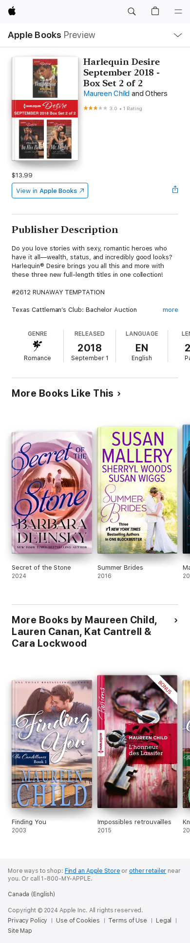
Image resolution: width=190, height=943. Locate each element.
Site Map (20, 930)
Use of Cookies (77, 920)
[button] (131, 11)
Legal (163, 920)
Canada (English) (31, 894)
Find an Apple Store (92, 870)
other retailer (147, 870)
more (170, 309)
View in (46, 190)
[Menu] (178, 11)
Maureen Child (106, 93)
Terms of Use (127, 920)
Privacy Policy (27, 920)
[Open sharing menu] (175, 190)
